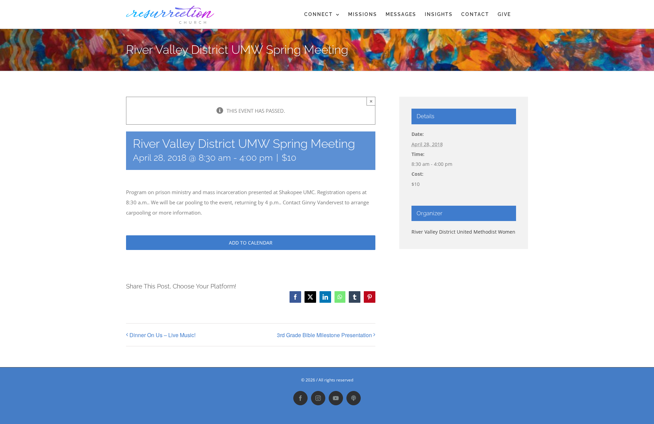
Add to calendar (250, 243)
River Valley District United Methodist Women (463, 232)
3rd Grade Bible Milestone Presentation (324, 335)
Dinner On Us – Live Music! (162, 335)
